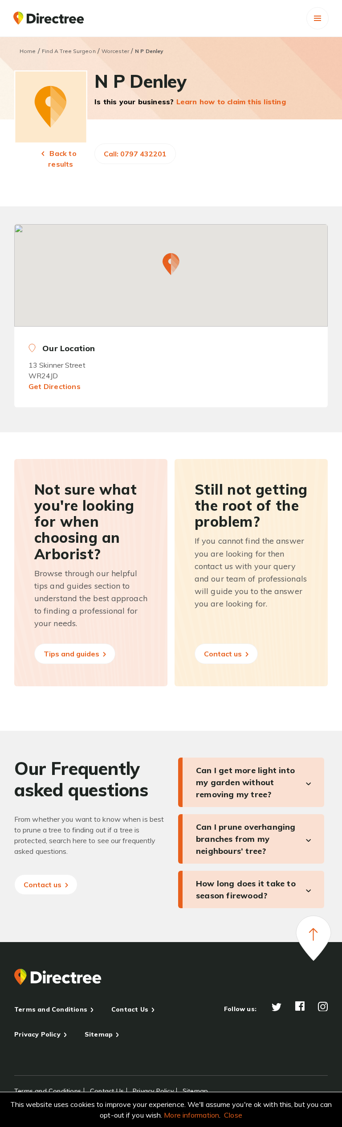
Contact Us (129, 1009)
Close (233, 1115)
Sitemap (99, 1034)
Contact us (224, 653)
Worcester (115, 51)
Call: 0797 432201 (135, 153)
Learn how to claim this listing (231, 101)
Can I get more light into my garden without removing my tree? (245, 782)
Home (28, 51)
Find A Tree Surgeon (69, 51)
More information (191, 1115)
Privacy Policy (37, 1034)
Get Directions (54, 386)
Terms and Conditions (50, 1009)
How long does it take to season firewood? (246, 889)
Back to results (62, 158)
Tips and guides (72, 653)
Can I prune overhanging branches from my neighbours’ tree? (246, 839)
